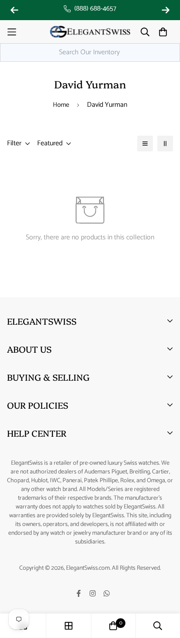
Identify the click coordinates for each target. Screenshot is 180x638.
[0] (113, 625)
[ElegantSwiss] (90, 31)
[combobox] (90, 52)
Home (61, 104)
